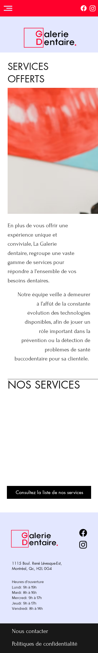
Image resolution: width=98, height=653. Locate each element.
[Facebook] (84, 8)
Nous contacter (30, 631)
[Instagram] (93, 8)
